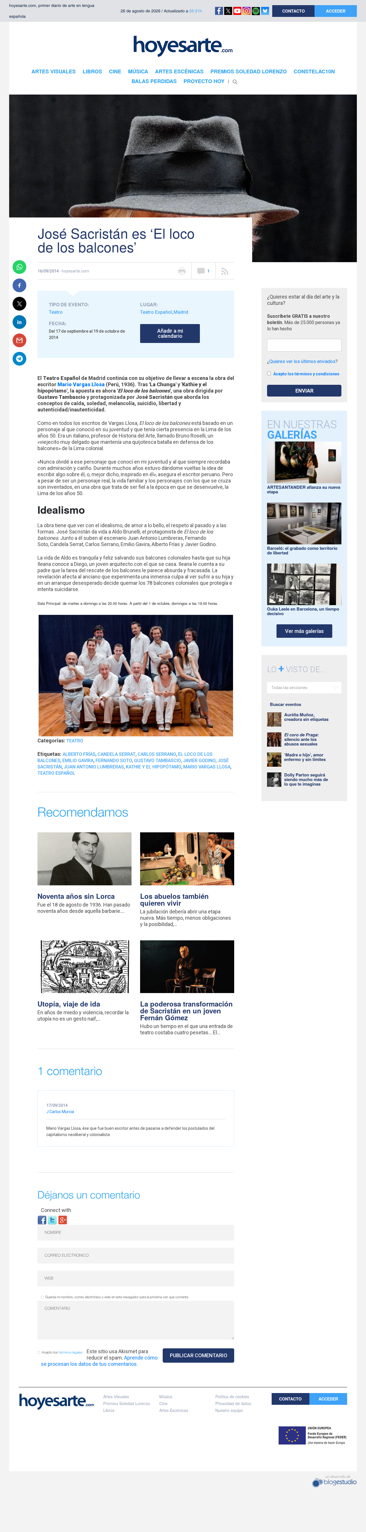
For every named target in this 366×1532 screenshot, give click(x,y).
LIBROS (92, 71)
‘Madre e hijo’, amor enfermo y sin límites (305, 757)
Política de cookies (232, 1396)
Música (165, 1396)
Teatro (56, 312)
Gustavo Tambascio (157, 760)
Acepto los (62, 1352)
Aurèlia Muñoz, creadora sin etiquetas (306, 716)
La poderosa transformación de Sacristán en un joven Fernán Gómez (186, 1010)
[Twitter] (52, 1220)
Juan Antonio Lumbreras (94, 767)
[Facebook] (42, 1220)
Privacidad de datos (233, 1403)
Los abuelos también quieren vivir (174, 899)
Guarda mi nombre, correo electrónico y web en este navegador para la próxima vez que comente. (117, 1297)
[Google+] (62, 1220)
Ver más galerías (304, 631)
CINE (115, 71)
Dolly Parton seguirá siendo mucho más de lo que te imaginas (306, 779)
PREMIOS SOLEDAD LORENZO (248, 71)
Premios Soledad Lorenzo (126, 1403)
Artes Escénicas (173, 1410)
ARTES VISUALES (53, 71)
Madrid (181, 312)
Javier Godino (199, 760)
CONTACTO (293, 11)
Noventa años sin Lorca (76, 896)
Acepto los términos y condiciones (306, 374)
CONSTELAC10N (314, 71)
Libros (108, 1410)
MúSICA (138, 71)
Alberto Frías (79, 754)
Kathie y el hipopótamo (153, 767)
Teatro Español (156, 312)
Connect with (56, 1210)
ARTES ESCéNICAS (179, 71)
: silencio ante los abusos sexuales (301, 739)
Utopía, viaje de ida (68, 1004)
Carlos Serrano (157, 754)
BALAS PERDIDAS (154, 81)
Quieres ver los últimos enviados (302, 361)
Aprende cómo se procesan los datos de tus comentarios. (99, 1361)
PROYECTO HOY (204, 81)
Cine (163, 1403)
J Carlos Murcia (60, 1111)
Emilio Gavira (78, 760)
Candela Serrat (117, 754)
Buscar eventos (285, 704)
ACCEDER (335, 11)
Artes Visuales (116, 1396)
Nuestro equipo (229, 1410)
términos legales (70, 1352)
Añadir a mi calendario (170, 333)
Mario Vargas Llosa (81, 384)
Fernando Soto (114, 760)
